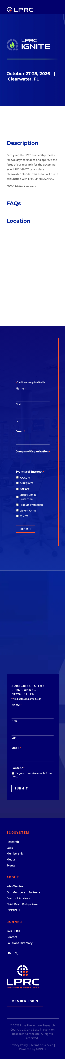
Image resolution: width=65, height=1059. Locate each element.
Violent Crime (28, 510)
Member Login (25, 1001)
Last (18, 421)
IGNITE (24, 516)
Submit (25, 529)
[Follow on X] (16, 953)
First (18, 404)
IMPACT (24, 489)
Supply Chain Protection (28, 497)
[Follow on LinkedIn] (9, 953)
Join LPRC (26, 649)
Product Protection (31, 504)
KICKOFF (25, 477)
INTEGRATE (26, 483)
